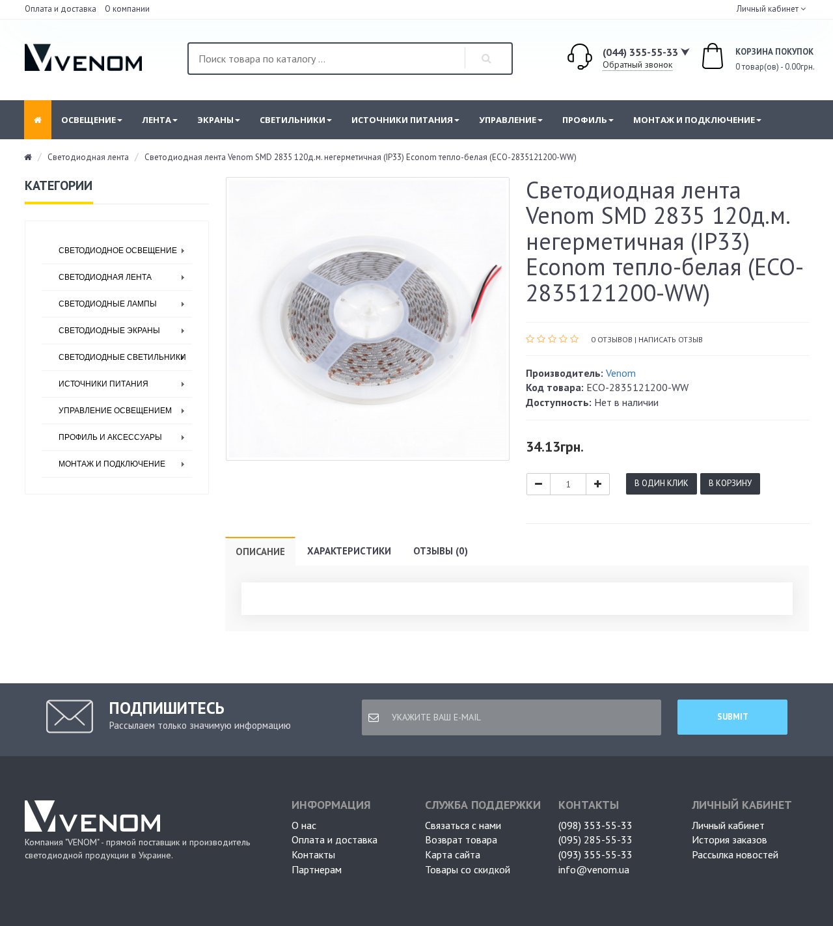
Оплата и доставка (60, 8)
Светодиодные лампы (108, 303)
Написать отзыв (670, 339)
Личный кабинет (728, 825)
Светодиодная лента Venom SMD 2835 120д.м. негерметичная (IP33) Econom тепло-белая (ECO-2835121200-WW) (360, 157)
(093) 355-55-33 (595, 854)
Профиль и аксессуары (110, 437)
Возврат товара (461, 839)
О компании (127, 8)
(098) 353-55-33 (595, 825)
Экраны (215, 120)
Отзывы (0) (440, 551)
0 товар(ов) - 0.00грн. (761, 59)
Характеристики (349, 551)
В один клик (662, 483)
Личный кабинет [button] (767, 8)
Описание (260, 551)
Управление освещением (115, 410)
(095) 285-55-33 (595, 839)
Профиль (584, 120)
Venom (621, 372)
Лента (156, 120)
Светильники (292, 120)
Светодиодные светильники (122, 357)
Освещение (88, 120)
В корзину (730, 483)
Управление (507, 120)
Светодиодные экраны (109, 330)
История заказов (729, 839)
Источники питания (402, 120)
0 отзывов (612, 339)
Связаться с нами (463, 825)
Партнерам (317, 869)
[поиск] (487, 58)
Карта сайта (452, 854)
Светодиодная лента (88, 157)
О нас (304, 825)
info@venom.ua (593, 869)
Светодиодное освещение (118, 250)
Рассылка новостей (735, 854)
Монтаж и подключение (694, 120)
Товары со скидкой (467, 869)
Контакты (313, 854)
